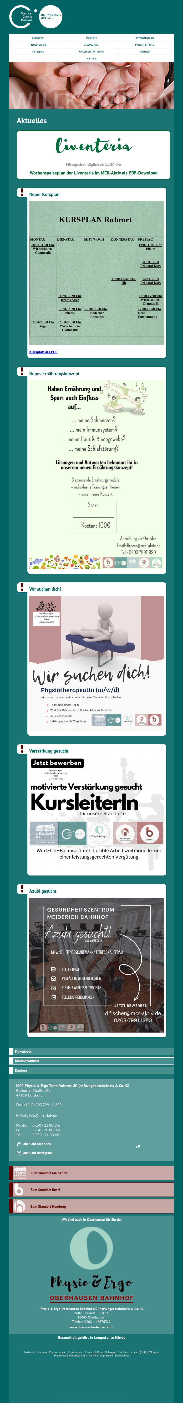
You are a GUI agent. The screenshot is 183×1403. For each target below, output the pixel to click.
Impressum (106, 1355)
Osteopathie (91, 44)
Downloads (23, 1051)
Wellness (145, 51)
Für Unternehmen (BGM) (133, 1352)
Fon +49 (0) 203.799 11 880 (39, 1104)
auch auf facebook (37, 1144)
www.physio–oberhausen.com (91, 1327)
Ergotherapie (38, 44)
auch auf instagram (37, 1153)
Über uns (91, 37)
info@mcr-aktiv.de (43, 1115)
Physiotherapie (145, 37)
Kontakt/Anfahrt (27, 1061)
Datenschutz (122, 1355)
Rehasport (38, 51)
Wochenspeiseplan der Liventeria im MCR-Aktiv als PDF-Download (94, 173)
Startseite (38, 37)
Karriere (91, 58)
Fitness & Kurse (144, 44)
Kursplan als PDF (43, 351)
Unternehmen (91, 51)
